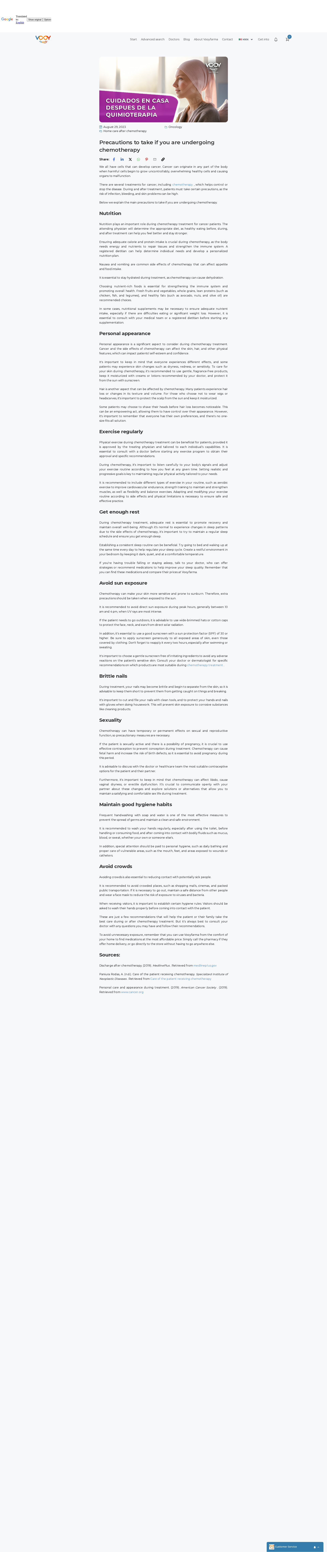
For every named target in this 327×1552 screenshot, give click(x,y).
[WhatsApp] (138, 159)
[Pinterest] (147, 159)
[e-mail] (155, 159)
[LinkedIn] (122, 159)
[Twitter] (130, 159)
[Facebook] (114, 159)
